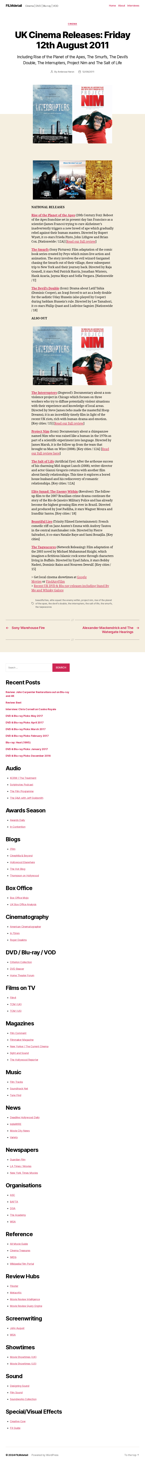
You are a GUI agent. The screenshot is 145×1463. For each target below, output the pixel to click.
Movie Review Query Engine (26, 1305)
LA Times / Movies (20, 1166)
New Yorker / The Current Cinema (29, 1046)
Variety (14, 1137)
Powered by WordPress (44, 1455)
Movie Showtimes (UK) (23, 1357)
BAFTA (14, 1201)
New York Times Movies (24, 1172)
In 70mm (15, 933)
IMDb (13, 1257)
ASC (12, 1195)
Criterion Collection (21, 962)
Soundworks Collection (23, 1399)
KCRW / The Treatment (23, 777)
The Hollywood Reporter (24, 1059)
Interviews (133, 5)
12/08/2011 (88, 71)
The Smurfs (40, 250)
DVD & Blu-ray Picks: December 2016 (28, 755)
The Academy (18, 1215)
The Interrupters (44, 393)
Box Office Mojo (19, 897)
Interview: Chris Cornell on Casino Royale (31, 709)
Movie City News (20, 1130)
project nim (87, 600)
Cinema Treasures (20, 1250)
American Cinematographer (25, 926)
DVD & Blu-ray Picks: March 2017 (26, 729)
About (121, 5)
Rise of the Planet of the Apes (53, 215)
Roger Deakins (18, 939)
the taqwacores (43, 606)
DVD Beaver (17, 968)
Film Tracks (16, 1081)
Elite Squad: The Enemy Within (54, 492)
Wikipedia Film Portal (22, 1263)
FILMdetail (14, 5)
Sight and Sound (19, 1053)
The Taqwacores (43, 547)
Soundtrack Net (19, 1088)
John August (17, 1328)
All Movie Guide (19, 1243)
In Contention (17, 826)
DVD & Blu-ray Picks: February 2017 (27, 735)
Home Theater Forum (22, 975)
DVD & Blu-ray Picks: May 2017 (24, 715)
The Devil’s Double (45, 288)
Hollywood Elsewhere (22, 862)
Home (112, 5)
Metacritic (16, 1292)
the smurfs (106, 603)
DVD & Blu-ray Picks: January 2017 (27, 749)
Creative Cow (18, 1421)
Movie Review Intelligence (25, 1299)
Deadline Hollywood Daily (25, 1117)
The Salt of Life (42, 461)
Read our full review (81, 242)
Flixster (14, 1286)
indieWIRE (15, 1124)
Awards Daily (17, 820)
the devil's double (57, 603)
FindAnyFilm (55, 582)
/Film (12, 848)
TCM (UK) (16, 1004)
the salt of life (92, 603)
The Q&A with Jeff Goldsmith (26, 797)
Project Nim (40, 431)
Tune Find (15, 1095)
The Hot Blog (17, 868)
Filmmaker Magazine (22, 1039)
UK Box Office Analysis (23, 904)
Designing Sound (19, 1385)
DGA (12, 1208)
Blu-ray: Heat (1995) (18, 742)
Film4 (13, 997)
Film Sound (16, 1392)
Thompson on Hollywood (24, 875)
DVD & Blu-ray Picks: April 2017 (25, 722)
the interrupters (76, 603)
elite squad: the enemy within (65, 600)
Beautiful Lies (41, 522)
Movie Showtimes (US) (23, 1363)
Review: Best (13, 702)
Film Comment (18, 1033)
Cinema (72, 24)
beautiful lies (42, 600)
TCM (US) (16, 1010)
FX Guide (15, 1428)
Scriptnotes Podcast (21, 784)
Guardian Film (17, 1159)
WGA (13, 1221)
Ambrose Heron (66, 71)
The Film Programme (22, 791)
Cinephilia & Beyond (21, 855)
